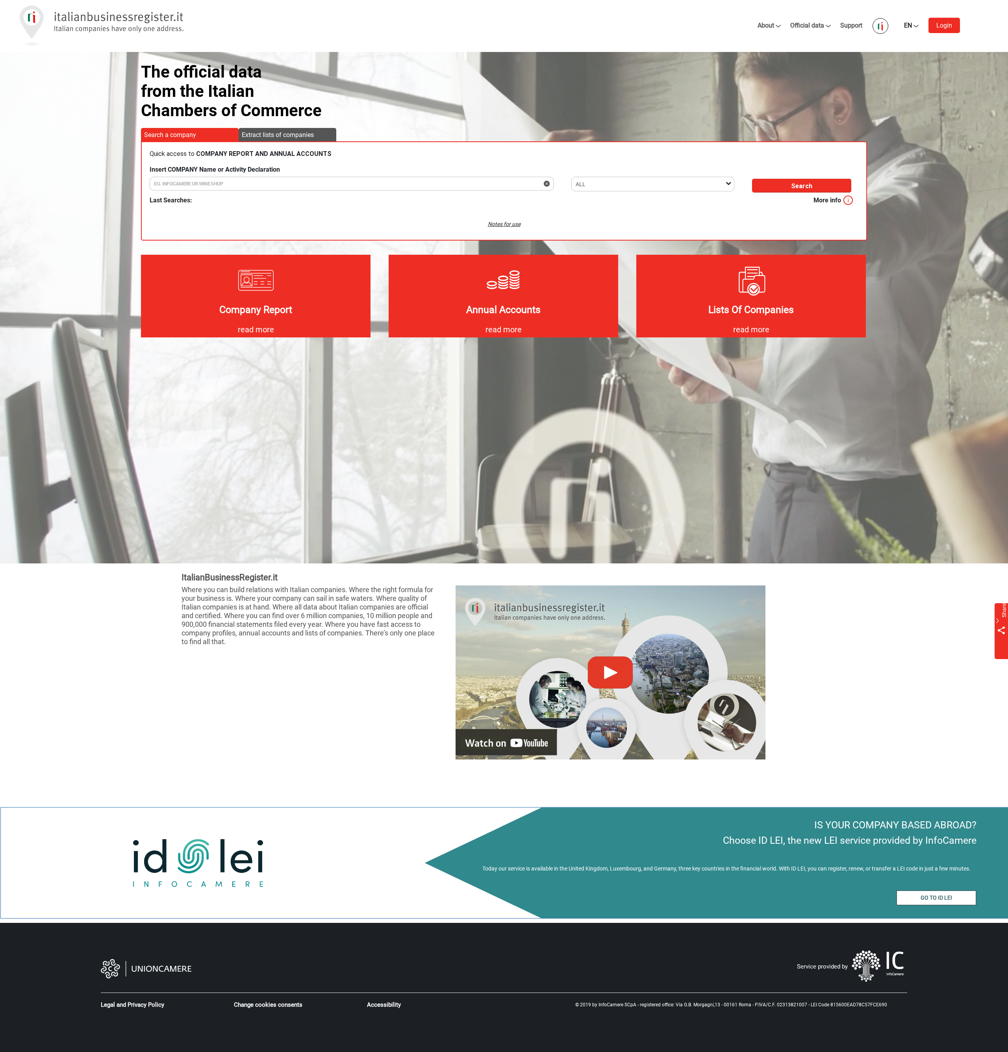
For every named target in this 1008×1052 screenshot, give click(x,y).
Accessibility (384, 1004)
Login (944, 25)
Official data (807, 25)
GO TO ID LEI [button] (936, 898)
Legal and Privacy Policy (132, 1004)
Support (852, 25)
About (766, 25)
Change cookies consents (268, 1004)
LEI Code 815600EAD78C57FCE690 (849, 1005)
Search (801, 186)
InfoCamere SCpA (617, 1005)
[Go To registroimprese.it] (881, 25)
